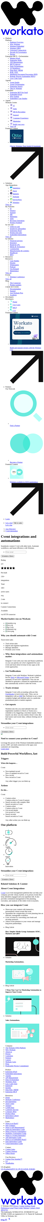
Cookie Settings (24, 1206)
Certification (9, 1108)
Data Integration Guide (13, 1142)
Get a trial (8, 523)
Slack (13, 677)
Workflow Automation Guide (15, 1133)
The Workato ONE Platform (15, 1048)
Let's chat (8, 525)
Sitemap (26, 1208)
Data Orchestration (12, 1080)
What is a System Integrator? (15, 1135)
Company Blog (10, 1112)
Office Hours (10, 1153)
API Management (11, 1078)
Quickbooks (9, 694)
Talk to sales (18, 523)
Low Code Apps (11, 1084)
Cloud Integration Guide (14, 1144)
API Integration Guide (13, 1138)
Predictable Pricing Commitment (17, 1066)
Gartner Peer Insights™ (13, 1159)
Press (7, 1064)
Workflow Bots (10, 1082)
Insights (8, 1088)
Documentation (10, 1102)
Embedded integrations (13, 1074)
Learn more (5, 749)
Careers (8, 1060)
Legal (12, 1208)
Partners (8, 1058)
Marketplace (9, 1118)
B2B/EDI (8, 1086)
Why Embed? (10, 1125)
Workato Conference (12, 1100)
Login (7, 519)
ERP (20, 696)
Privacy (16, 1206)
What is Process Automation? (15, 1131)
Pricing (7, 1054)
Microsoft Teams (23, 677)
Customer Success (11, 1110)
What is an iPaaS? (11, 1123)
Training (8, 1106)
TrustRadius (9, 1163)
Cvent (3, 893)
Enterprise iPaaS (11, 1072)
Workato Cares (10, 1062)
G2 (6, 1161)
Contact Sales (10, 1149)
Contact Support (11, 1151)
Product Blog (10, 1114)
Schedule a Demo (7, 556)
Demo (7, 1098)
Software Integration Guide (15, 1129)
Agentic (8, 1076)
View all (8, 205)
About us (8, 1052)
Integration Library (12, 1116)
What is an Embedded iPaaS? (15, 1140)
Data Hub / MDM (11, 1090)
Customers (9, 1056)
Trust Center (9, 1104)
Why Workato (10, 1050)
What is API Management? (15, 1127)
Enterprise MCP (11, 1092)
